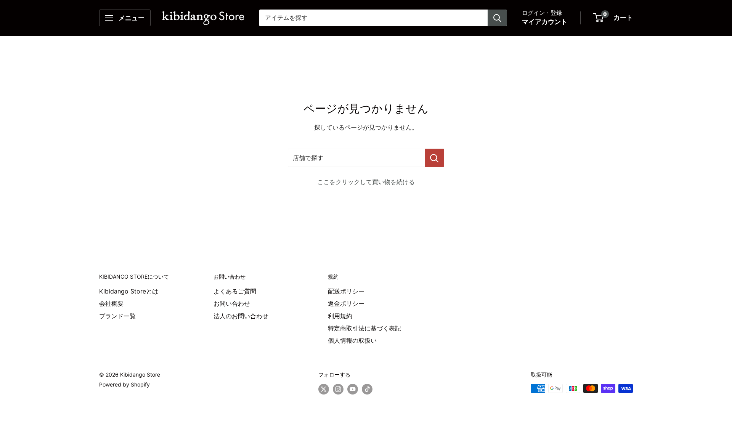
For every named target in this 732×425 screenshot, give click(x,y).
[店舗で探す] (434, 158)
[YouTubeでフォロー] (352, 389)
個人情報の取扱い (352, 340)
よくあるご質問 (235, 291)
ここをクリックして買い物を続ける (366, 182)
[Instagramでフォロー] (338, 389)
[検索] (497, 18)
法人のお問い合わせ (241, 316)
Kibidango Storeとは (128, 291)
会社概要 (111, 303)
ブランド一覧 (117, 316)
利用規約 (340, 316)
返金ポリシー (346, 303)
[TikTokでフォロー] (367, 389)
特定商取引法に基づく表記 (364, 328)
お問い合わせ (232, 303)
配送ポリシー (346, 291)
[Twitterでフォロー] (323, 389)
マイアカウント (544, 22)
